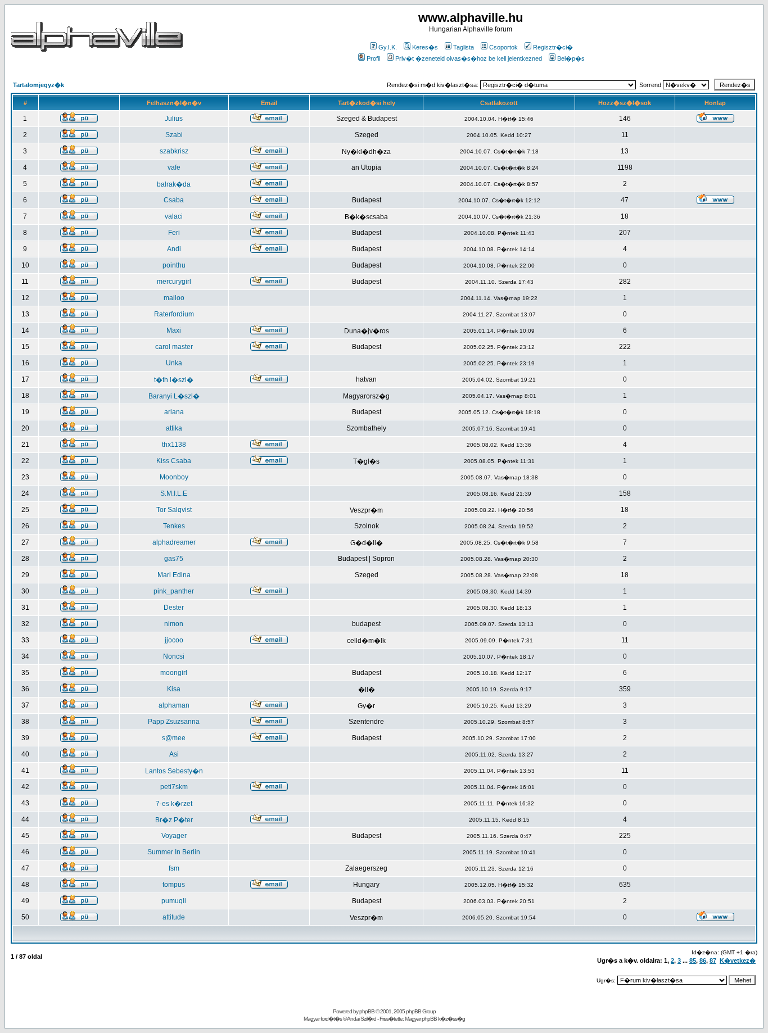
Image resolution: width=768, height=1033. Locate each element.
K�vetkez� (738, 960)
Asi (174, 754)
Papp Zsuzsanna (174, 722)
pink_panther (173, 591)
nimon (173, 624)
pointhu (174, 265)
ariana (174, 412)
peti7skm (174, 787)
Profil (373, 58)
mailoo (174, 298)
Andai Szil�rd (361, 1019)
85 (692, 960)
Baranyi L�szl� (174, 396)
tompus (173, 885)
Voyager (174, 836)
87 (713, 960)
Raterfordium (174, 314)
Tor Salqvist (174, 510)
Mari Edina (174, 575)
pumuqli (173, 901)
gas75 (173, 559)
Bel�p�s (571, 58)
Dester (174, 607)
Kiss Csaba (173, 461)
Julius (174, 119)
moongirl (173, 673)
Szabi (174, 135)
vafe (174, 167)
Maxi (173, 330)
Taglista (463, 47)
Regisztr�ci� (553, 47)
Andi (174, 249)
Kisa (173, 689)
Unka (174, 363)
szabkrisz (174, 151)
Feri (174, 233)
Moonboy (174, 477)
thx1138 (174, 444)
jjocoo (174, 640)
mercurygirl (174, 282)
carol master (174, 347)
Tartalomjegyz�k (38, 84)
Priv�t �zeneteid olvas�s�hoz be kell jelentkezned (468, 58)
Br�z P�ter (174, 820)
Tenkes (174, 526)
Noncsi (173, 656)
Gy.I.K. (387, 47)
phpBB (366, 1011)
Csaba (174, 200)
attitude (173, 917)
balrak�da (174, 184)
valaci (174, 216)
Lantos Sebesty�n (174, 771)
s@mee (174, 738)
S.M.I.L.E (173, 493)
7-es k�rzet (174, 804)
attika (174, 428)
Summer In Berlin (173, 852)
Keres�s (425, 47)
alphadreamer (174, 542)
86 (702, 960)
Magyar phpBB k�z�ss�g (435, 1019)
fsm (174, 868)
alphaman (174, 705)
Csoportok (503, 47)
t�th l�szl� (173, 380)
